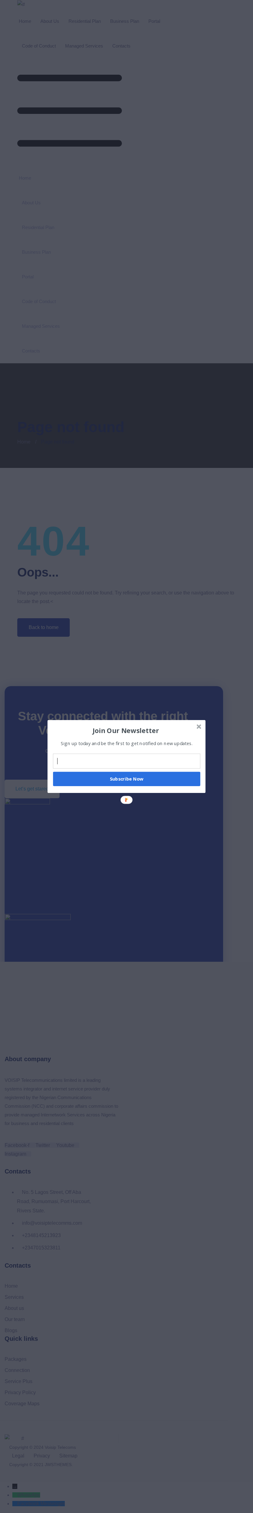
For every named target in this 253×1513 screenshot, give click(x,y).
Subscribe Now (127, 779)
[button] (126, 730)
